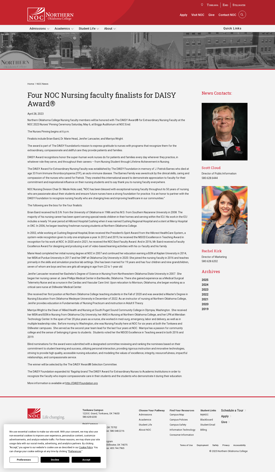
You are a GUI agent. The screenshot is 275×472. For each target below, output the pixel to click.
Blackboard (206, 419)
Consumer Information (182, 434)
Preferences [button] (74, 451)
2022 (205, 294)
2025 (205, 280)
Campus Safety (178, 424)
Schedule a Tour (232, 410)
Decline (55, 460)
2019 (205, 309)
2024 (205, 284)
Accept (86, 460)
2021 (205, 299)
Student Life (87, 28)
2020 (205, 304)
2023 (205, 289)
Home (31, 83)
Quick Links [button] (232, 28)
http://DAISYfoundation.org (81, 383)
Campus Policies (179, 419)
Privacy (225, 445)
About (108, 28)
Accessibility (239, 445)
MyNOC (204, 414)
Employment (202, 445)
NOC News (42, 83)
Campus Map (177, 414)
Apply (183, 15)
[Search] (241, 14)
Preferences (24, 460)
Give (211, 15)
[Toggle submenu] (48, 28)
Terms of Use (186, 445)
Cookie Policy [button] (86, 447)
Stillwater (239, 5)
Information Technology (182, 429)
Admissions (38, 28)
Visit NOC (197, 15)
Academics (62, 28)
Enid (225, 5)
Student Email (207, 424)
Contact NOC (227, 15)
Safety (215, 445)
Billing (203, 429)
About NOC (145, 429)
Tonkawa (212, 5)
